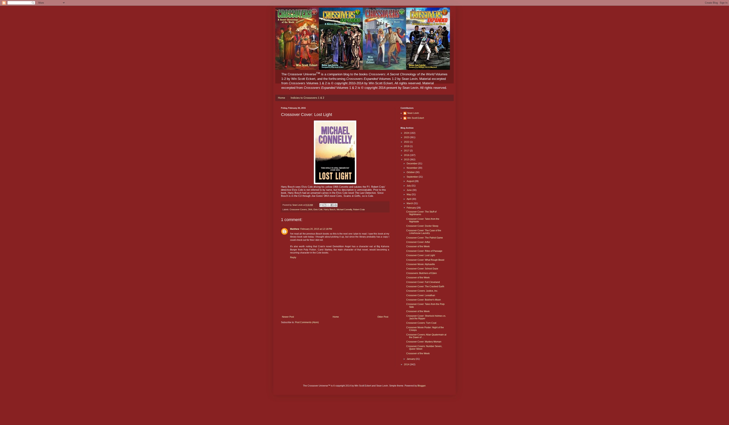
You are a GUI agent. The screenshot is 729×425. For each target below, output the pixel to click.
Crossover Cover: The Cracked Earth (425, 286)
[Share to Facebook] (332, 205)
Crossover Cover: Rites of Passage (424, 251)
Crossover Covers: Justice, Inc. (422, 291)
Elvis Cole (318, 209)
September (413, 177)
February (412, 207)
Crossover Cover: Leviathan (420, 295)
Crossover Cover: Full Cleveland (423, 282)
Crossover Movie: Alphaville (420, 264)
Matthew (294, 229)
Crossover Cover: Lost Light (420, 255)
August (410, 181)
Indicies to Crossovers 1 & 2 (307, 97)
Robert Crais (359, 209)
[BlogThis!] (325, 205)
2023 (407, 137)
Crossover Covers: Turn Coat (421, 323)
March (410, 203)
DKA (310, 209)
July (409, 185)
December (412, 163)
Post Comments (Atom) (307, 322)
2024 (407, 133)
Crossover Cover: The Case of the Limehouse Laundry (423, 232)
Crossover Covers (298, 209)
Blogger (421, 385)
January (411, 359)
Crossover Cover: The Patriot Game (424, 237)
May (409, 194)
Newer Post (288, 317)
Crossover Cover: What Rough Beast (425, 260)
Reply (293, 257)
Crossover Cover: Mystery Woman (423, 341)
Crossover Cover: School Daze (422, 268)
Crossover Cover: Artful (418, 242)
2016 (407, 155)
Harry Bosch (329, 209)
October (411, 172)
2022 (407, 142)
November (412, 168)
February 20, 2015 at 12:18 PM (316, 229)
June (409, 190)
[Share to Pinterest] (336, 205)
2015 (407, 159)
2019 (407, 146)
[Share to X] (328, 205)
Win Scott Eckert (415, 118)
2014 (407, 364)
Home (281, 97)
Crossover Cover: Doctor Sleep (422, 226)
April (409, 199)
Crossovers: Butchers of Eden (421, 273)
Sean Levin (413, 113)
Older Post (382, 317)
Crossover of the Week (418, 246)
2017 (407, 150)
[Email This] (321, 205)
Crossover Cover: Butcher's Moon (423, 299)
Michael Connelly (344, 209)
